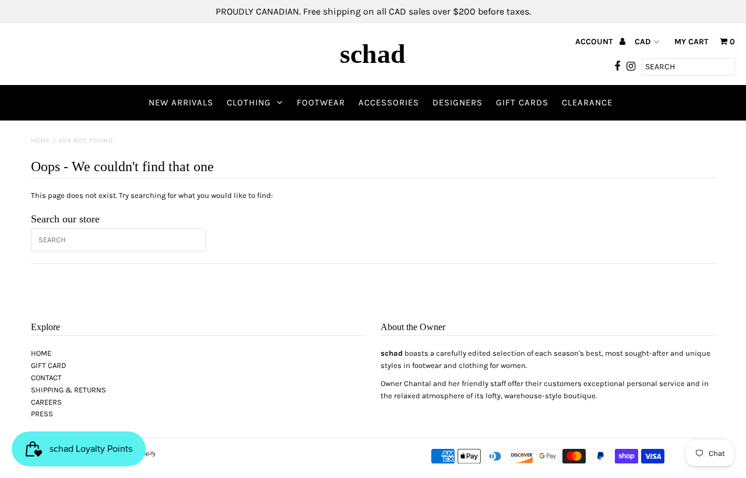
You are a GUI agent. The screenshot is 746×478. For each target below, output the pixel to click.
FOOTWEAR (321, 102)
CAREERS (46, 402)
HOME (41, 353)
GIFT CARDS (522, 102)
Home (40, 140)
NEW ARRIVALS (181, 102)
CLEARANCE (587, 102)
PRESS (42, 413)
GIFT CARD (48, 365)
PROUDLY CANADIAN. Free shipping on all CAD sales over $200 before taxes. (373, 11)
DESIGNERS (457, 102)
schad (373, 54)
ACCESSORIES (388, 102)
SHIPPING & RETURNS (68, 389)
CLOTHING (249, 102)
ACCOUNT (595, 42)
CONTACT (46, 377)
